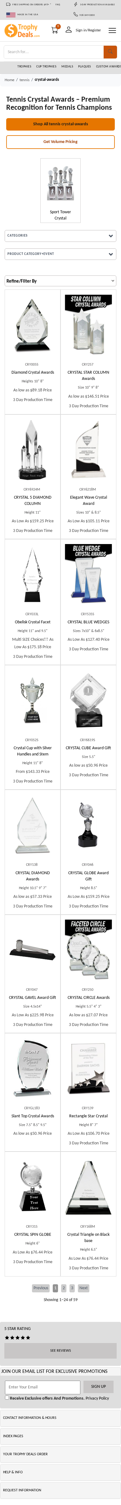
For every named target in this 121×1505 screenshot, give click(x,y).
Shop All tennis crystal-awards (60, 124)
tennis (24, 80)
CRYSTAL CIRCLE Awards (89, 997)
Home (9, 80)
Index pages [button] (13, 1436)
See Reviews (60, 1351)
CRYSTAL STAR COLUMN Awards (88, 375)
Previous (41, 1288)
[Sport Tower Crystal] (60, 182)
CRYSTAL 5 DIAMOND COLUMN (33, 500)
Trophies (24, 66)
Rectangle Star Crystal (88, 1116)
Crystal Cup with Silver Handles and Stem (33, 751)
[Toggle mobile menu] (112, 30)
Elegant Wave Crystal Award (88, 500)
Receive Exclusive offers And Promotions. (47, 1398)
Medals (67, 66)
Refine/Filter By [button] (22, 281)
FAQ (58, 4)
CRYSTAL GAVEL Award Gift (32, 997)
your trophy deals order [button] (25, 1454)
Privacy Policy (97, 1398)
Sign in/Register (88, 30)
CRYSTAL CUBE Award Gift (88, 748)
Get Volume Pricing (60, 142)
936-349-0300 (86, 15)
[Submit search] (110, 52)
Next (83, 1288)
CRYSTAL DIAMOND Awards (33, 876)
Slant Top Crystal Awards (32, 1116)
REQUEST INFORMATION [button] (22, 1490)
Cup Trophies (46, 66)
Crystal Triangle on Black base (88, 1237)
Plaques (84, 66)
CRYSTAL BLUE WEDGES (88, 622)
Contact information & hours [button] (29, 1418)
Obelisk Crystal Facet (33, 622)
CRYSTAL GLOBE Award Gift (88, 876)
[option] (60, 190)
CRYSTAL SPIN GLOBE (32, 1234)
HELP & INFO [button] (13, 1472)
